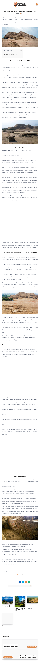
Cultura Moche (6, 53)
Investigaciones (6, 56)
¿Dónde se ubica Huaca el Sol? (9, 51)
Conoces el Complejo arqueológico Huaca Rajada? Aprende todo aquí (32, 606)
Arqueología (20, 574)
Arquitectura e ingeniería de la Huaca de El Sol (12, 54)
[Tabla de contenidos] (21, 50)
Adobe (6, 55)
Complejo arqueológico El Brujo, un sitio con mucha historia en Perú (6, 626)
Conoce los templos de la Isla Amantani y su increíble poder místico (7, 606)
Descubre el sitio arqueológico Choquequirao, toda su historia (20, 609)
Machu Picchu (13, 324)
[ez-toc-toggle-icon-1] (20, 50)
